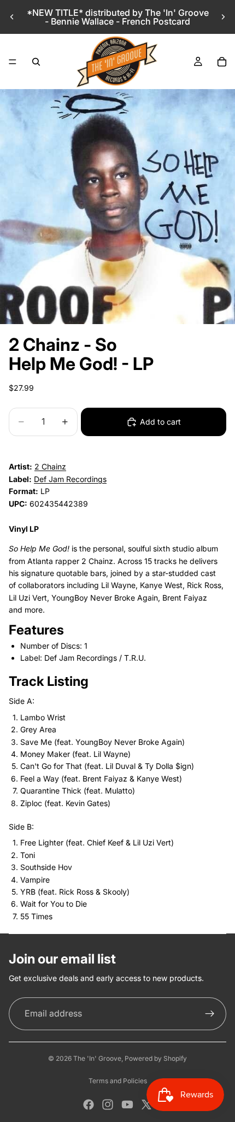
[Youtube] (127, 1104)
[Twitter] (146, 1104)
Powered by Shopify (156, 1058)
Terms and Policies (118, 1081)
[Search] (36, 62)
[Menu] (12, 61)
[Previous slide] (12, 17)
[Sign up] (209, 1013)
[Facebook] (88, 1104)
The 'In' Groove (97, 1058)
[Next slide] (223, 17)
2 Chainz (50, 466)
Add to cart (160, 421)
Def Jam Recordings (70, 479)
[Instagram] (107, 1104)
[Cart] (222, 62)
